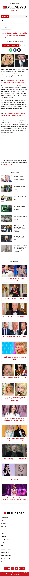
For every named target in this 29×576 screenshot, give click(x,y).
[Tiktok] (23, 568)
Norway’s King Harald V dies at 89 (14, 298)
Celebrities (7, 27)
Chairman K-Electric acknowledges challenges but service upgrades (20, 178)
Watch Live (14, 10)
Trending (3, 526)
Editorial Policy (5, 558)
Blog (2, 561)
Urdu (2, 542)
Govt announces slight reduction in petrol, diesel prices (20, 188)
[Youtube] (16, 568)
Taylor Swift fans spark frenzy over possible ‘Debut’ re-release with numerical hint (14, 357)
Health (3, 520)
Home (3, 27)
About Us (3, 533)
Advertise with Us (6, 539)
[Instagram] (20, 568)
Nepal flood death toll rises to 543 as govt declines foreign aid (20, 218)
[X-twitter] (12, 568)
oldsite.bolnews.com (8, 164)
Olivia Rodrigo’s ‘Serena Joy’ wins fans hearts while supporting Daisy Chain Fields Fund (14, 499)
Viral (2, 529)
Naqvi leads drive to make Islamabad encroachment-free (20, 198)
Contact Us (4, 536)
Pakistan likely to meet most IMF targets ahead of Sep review (20, 208)
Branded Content (6, 550)
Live (2, 545)
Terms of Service (6, 555)
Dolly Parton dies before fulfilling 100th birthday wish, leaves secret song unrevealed (14, 399)
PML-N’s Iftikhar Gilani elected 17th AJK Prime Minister (19, 238)
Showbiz (3, 523)
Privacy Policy (5, 552)
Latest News (4, 517)
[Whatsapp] (5, 568)
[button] (10, 50)
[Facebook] (8, 568)
